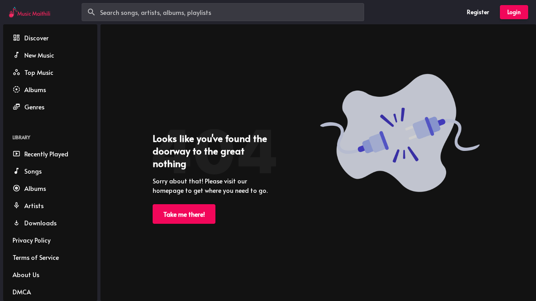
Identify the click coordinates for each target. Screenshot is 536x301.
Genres (34, 106)
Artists (34, 205)
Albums (35, 89)
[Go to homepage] (29, 12)
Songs (33, 171)
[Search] (91, 12)
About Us (26, 274)
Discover (36, 37)
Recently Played (46, 153)
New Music (39, 55)
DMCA (22, 291)
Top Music (38, 72)
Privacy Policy (32, 240)
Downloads (40, 222)
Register (478, 12)
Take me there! (184, 214)
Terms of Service (36, 257)
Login (514, 12)
